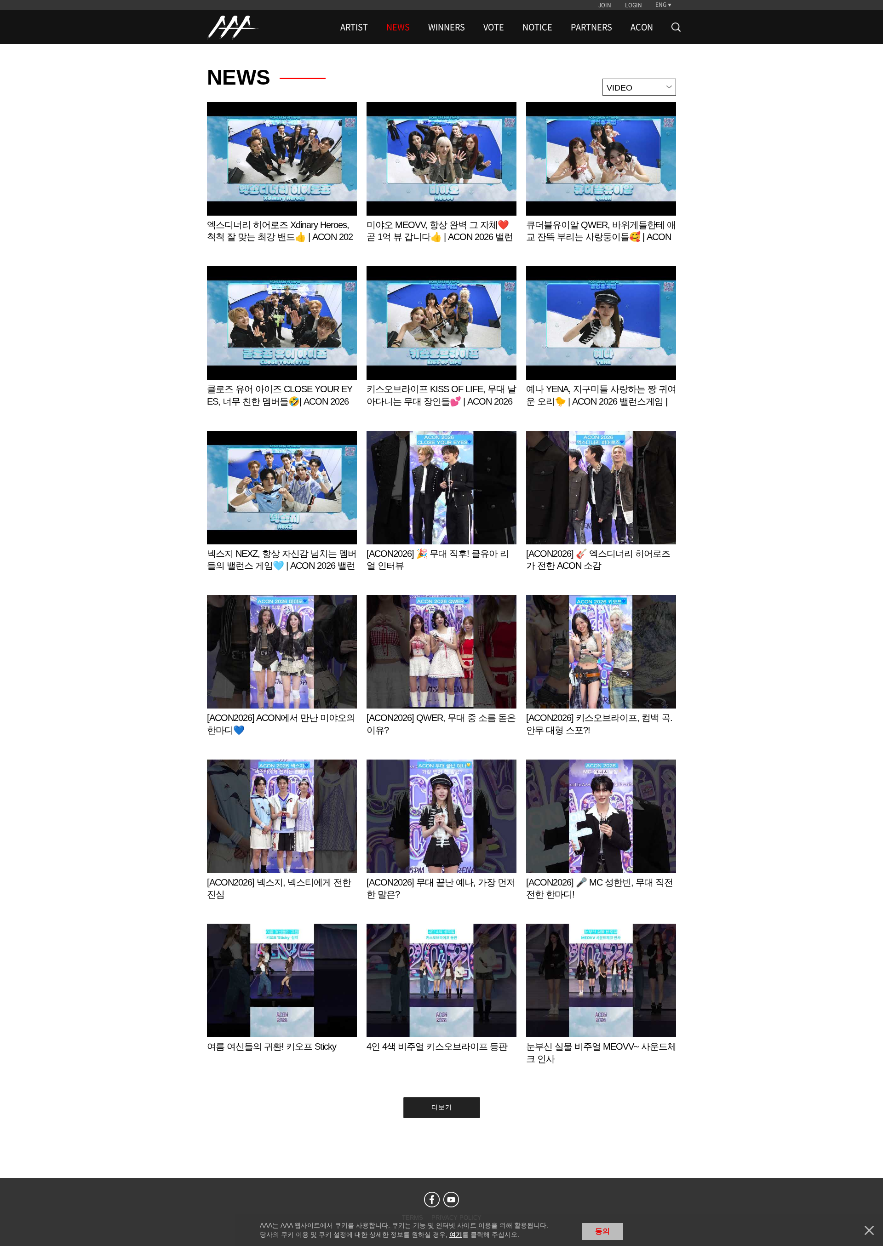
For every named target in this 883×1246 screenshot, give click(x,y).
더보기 (441, 1107)
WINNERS (446, 27)
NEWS (398, 27)
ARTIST (354, 27)
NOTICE (537, 27)
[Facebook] (432, 1199)
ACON (642, 27)
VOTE (493, 27)
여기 (455, 1234)
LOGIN (633, 5)
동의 (602, 1231)
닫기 (869, 1230)
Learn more (282, 182)
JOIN (604, 5)
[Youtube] (451, 1199)
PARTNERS (591, 27)
